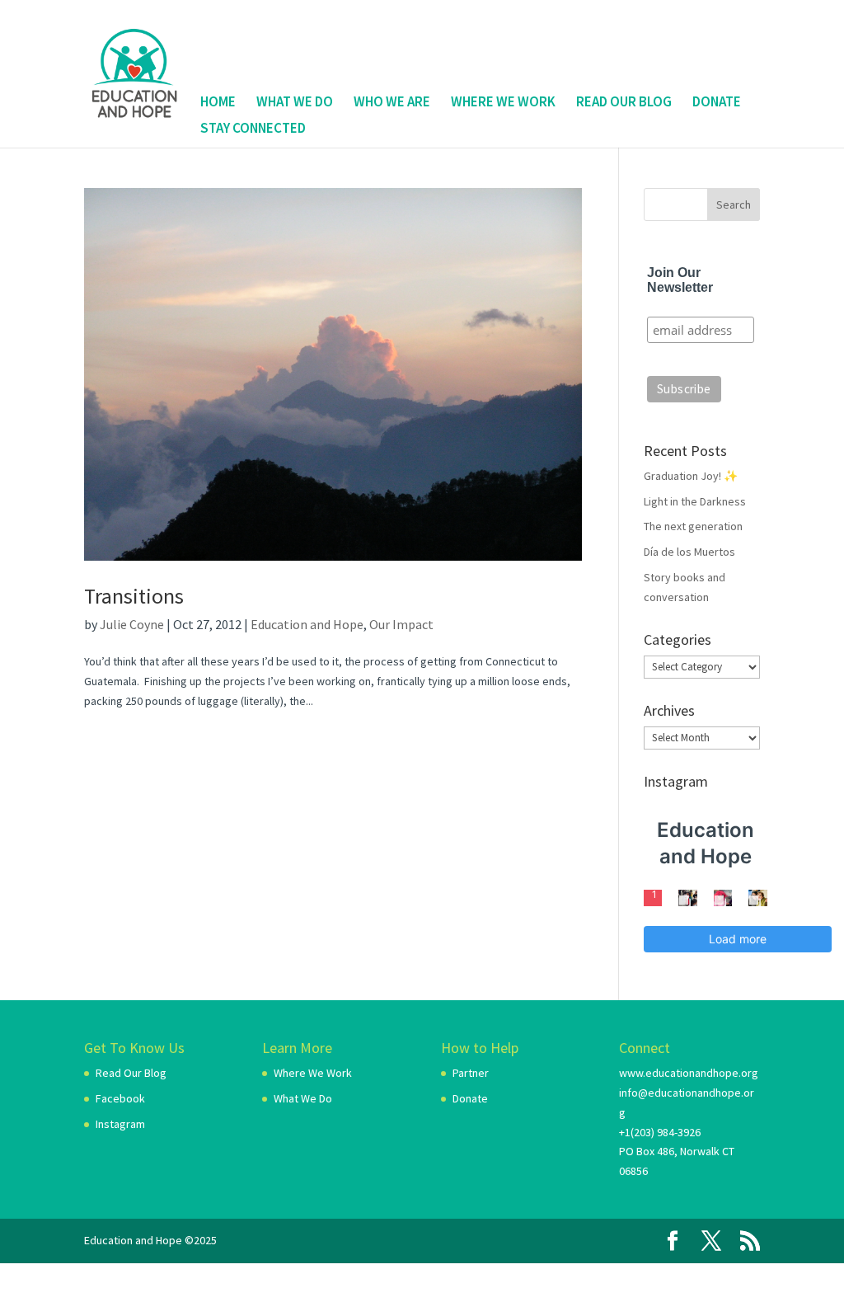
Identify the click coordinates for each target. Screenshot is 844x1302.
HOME (218, 102)
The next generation (693, 526)
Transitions (134, 595)
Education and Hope (307, 624)
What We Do (303, 1098)
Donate (470, 1098)
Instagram (120, 1123)
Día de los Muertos (689, 551)
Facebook (120, 1098)
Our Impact (401, 624)
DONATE (716, 102)
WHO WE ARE (392, 102)
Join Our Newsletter (680, 280)
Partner (470, 1072)
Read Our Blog (131, 1072)
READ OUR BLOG (624, 102)
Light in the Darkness (695, 501)
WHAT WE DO (294, 102)
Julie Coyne (132, 624)
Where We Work (313, 1072)
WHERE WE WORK (503, 102)
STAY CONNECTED (253, 129)
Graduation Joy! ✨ (691, 475)
